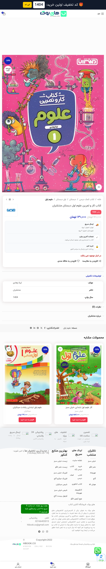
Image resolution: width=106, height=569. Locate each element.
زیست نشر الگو (61, 467)
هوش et (92, 484)
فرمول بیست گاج (60, 496)
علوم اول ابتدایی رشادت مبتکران (27, 407)
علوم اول (49, 199)
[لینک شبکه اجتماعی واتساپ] (43, 532)
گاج (94, 478)
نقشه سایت (77, 460)
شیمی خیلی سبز (60, 490)
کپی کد (27, 4)
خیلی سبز (79, 411)
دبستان (72, 199)
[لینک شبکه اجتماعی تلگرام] (31, 328)
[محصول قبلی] (13, 199)
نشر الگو (92, 467)
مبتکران (27, 411)
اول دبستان (61, 199)
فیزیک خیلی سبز (60, 473)
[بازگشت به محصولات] (9, 199)
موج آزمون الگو (76, 498)
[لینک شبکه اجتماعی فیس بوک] (45, 328)
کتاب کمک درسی (86, 199)
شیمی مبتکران (61, 484)
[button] (79, 419)
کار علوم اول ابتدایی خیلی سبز (79, 407)
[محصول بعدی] (6, 199)
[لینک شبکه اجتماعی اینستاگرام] (47, 532)
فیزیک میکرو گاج (60, 478)
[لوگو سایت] (53, 13)
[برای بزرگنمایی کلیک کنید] (99, 187)
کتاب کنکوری (77, 484)
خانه (99, 199)
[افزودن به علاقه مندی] (60, 349)
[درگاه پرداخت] (100, 557)
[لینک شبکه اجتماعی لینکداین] (34, 328)
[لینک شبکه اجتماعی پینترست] (38, 328)
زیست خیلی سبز (60, 461)
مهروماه (93, 473)
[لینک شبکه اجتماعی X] (41, 328)
